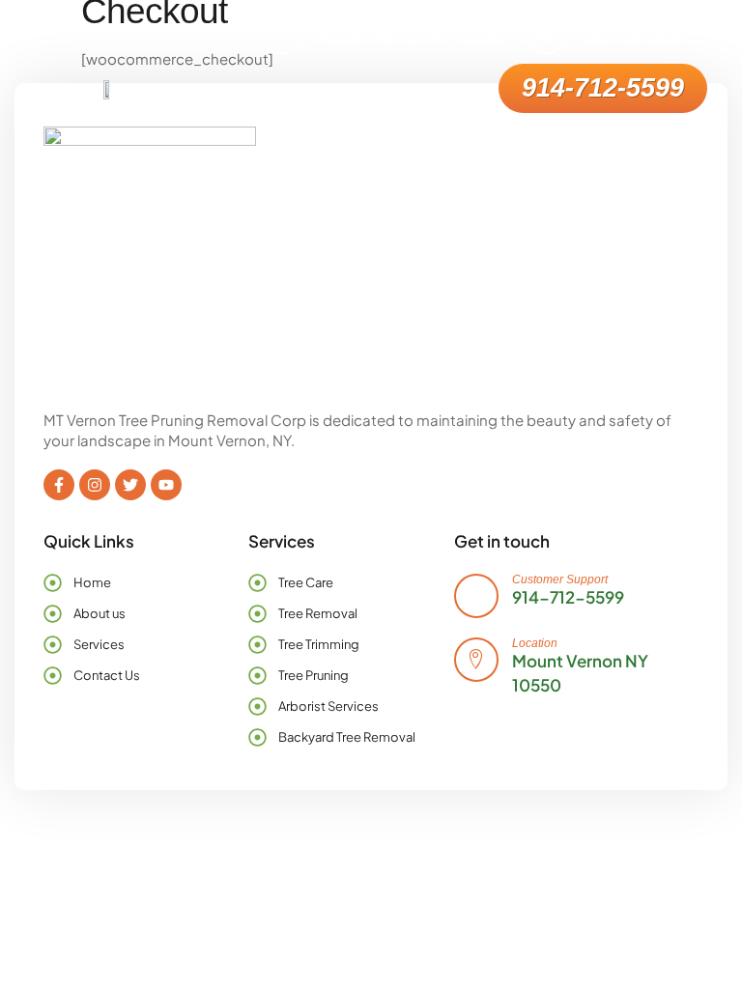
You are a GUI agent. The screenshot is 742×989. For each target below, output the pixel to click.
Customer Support (560, 579)
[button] (474, 88)
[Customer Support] (476, 596)
